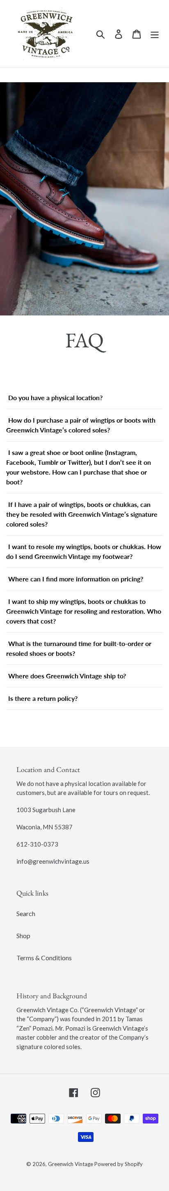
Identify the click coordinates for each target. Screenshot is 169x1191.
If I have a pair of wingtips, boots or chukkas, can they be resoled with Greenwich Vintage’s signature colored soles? (82, 514)
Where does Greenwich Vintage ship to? (67, 676)
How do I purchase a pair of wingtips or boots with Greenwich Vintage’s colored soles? (80, 425)
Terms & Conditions (44, 957)
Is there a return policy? (43, 698)
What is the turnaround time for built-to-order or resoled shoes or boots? (78, 648)
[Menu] (155, 34)
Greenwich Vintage (71, 1164)
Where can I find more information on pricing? (75, 579)
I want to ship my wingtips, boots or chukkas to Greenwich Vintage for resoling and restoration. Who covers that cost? (83, 611)
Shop (23, 935)
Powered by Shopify (118, 1164)
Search (25, 913)
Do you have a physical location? (55, 397)
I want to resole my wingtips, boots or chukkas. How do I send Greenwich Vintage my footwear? (83, 551)
